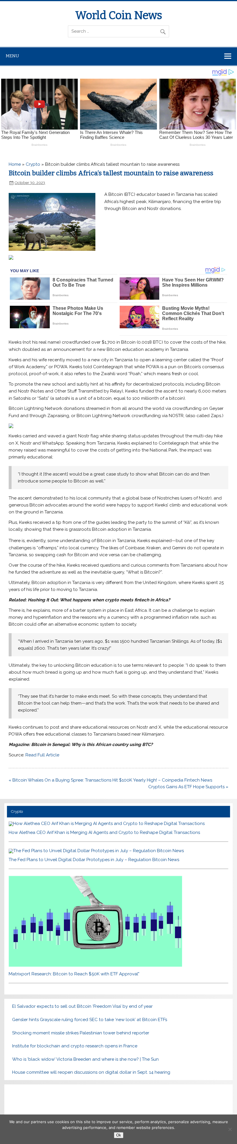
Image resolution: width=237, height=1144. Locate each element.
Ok (118, 1135)
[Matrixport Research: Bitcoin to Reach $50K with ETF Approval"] (95, 965)
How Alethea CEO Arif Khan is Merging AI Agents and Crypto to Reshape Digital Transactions (104, 832)
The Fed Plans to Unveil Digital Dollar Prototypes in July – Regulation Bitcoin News (94, 859)
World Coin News (118, 15)
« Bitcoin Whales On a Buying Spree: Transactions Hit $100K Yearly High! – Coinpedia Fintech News (110, 780)
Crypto (33, 164)
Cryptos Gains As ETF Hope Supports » (188, 786)
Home (15, 164)
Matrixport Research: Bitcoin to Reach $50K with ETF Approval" (74, 974)
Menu (12, 55)
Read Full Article (42, 755)
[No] (230, 1129)
